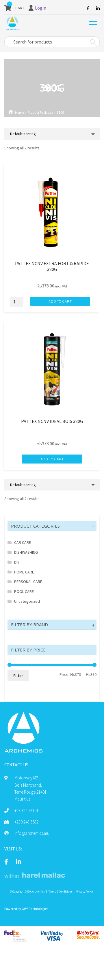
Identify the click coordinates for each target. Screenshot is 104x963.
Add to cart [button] (60, 301)
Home (19, 112)
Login (40, 8)
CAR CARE (22, 542)
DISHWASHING (26, 552)
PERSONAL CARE (28, 581)
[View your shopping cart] (7, 8)
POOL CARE (24, 591)
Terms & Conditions (61, 891)
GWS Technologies (35, 908)
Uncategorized (27, 601)
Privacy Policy (84, 891)
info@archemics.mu (31, 833)
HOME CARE (24, 572)
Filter (18, 675)
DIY (16, 562)
